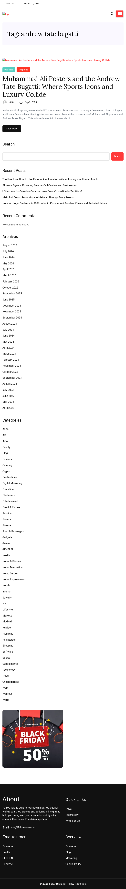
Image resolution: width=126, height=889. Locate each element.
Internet (6, 591)
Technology (9, 669)
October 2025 (10, 287)
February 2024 (10, 359)
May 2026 (8, 263)
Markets (7, 615)
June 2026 (8, 257)
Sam (11, 102)
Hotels (6, 585)
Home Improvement (13, 579)
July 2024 (8, 329)
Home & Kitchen (11, 561)
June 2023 (8, 395)
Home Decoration (12, 567)
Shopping (23, 69)
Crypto (6, 471)
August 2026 (9, 245)
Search (8, 144)
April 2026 (8, 269)
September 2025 (12, 293)
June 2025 (8, 299)
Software (7, 651)
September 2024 (12, 317)
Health (6, 555)
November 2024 (11, 311)
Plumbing (7, 633)
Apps (5, 429)
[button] (119, 13)
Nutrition (7, 627)
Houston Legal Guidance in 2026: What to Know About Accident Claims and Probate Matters (54, 203)
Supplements (10, 663)
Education (8, 489)
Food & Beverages (13, 531)
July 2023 (8, 389)
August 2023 (9, 383)
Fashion (6, 513)
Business (8, 69)
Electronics (8, 495)
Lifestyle (7, 609)
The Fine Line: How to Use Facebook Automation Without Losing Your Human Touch (49, 179)
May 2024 (8, 341)
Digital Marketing (12, 483)
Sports (6, 657)
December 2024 (11, 305)
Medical (7, 621)
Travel (5, 675)
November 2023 (11, 365)
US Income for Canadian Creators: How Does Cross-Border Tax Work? (42, 191)
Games (6, 543)
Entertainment (10, 501)
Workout (7, 693)
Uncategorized (10, 681)
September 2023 (12, 377)
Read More (12, 128)
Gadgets (7, 537)
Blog (5, 453)
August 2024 (9, 323)
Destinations (9, 477)
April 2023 (8, 407)
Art (4, 435)
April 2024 (8, 347)
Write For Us (72, 820)
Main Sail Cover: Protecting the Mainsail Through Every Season (38, 197)
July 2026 (8, 251)
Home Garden (10, 573)
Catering (7, 465)
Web (5, 687)
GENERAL (8, 549)
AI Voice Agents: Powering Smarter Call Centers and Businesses (39, 185)
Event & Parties (11, 507)
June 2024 (8, 335)
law (4, 603)
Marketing (71, 858)
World (5, 699)
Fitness (6, 525)
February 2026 (10, 281)
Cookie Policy (73, 864)
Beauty (6, 447)
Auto (5, 441)
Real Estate (9, 639)
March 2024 (9, 353)
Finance (6, 519)
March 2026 (9, 275)
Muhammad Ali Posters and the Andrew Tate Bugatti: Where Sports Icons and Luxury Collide (61, 86)
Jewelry (7, 597)
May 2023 (8, 401)
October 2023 (10, 371)
